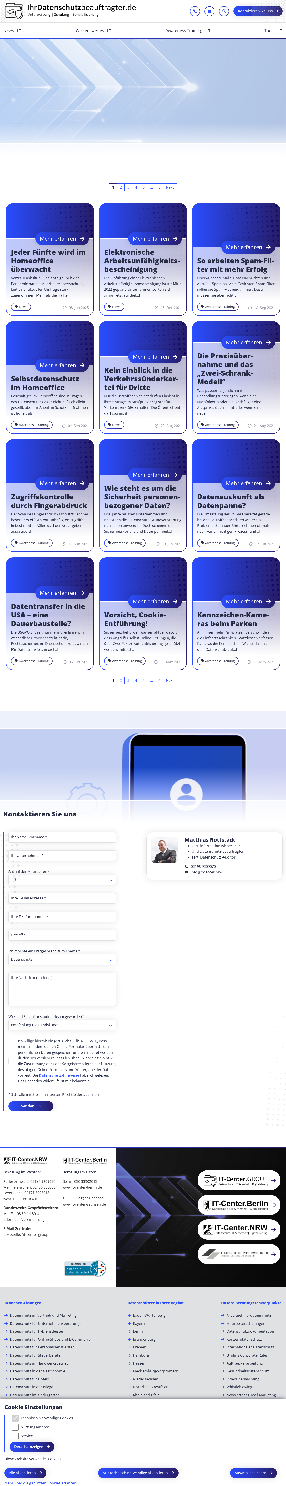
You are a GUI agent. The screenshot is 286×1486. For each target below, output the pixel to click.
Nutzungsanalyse (35, 1427)
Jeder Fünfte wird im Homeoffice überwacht (48, 260)
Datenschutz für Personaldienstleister (42, 1347)
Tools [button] (270, 30)
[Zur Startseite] (70, 11)
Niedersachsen (145, 1379)
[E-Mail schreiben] (209, 11)
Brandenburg (144, 1339)
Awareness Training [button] (185, 30)
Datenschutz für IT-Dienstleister (36, 1331)
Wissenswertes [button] (90, 30)
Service (27, 1435)
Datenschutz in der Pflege (31, 1386)
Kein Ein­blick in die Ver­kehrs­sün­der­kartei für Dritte (141, 379)
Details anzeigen (29, 1446)
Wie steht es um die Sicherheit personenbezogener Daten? (142, 497)
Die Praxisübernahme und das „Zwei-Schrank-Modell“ (225, 369)
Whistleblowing (239, 1386)
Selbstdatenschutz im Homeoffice (45, 383)
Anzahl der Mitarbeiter (28, 871)
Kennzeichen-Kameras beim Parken (233, 619)
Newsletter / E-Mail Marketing (251, 1395)
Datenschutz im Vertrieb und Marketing (43, 1315)
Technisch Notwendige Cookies (47, 1418)
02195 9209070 (203, 866)
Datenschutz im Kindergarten (35, 1395)
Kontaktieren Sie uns (255, 10)
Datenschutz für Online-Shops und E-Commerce (50, 1339)
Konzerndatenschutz (244, 1339)
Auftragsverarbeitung (245, 1363)
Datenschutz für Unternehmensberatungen (47, 1323)
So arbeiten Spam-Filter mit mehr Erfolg (235, 264)
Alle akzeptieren (23, 1472)
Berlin (138, 1331)
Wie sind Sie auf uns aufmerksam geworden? (46, 1016)
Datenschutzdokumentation (250, 1331)
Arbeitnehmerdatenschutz (249, 1315)
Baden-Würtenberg (149, 1315)
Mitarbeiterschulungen (246, 1323)
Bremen (139, 1347)
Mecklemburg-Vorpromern (155, 1371)
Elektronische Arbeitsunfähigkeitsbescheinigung (142, 260)
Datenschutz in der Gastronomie (37, 1371)
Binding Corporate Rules (247, 1355)
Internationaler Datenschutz (250, 1347)
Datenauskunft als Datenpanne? (231, 501)
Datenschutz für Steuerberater (36, 1355)
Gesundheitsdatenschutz (248, 1371)
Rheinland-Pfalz (146, 1395)
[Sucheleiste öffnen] (224, 11)
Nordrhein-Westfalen (150, 1386)
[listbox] (62, 880)
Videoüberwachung (243, 1379)
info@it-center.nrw (206, 872)
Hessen (139, 1363)
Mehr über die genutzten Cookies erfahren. (40, 1482)
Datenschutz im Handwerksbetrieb (39, 1363)
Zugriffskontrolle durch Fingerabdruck (49, 501)
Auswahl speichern (251, 1472)
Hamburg (141, 1355)
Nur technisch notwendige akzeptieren (136, 1472)
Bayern (139, 1323)
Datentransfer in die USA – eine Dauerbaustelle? (48, 615)
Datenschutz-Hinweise (59, 1075)
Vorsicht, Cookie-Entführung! (135, 619)
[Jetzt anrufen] (195, 11)
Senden (28, 1106)
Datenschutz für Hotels (29, 1379)
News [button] (9, 30)
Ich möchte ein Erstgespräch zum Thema (44, 951)
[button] (275, 1331)
